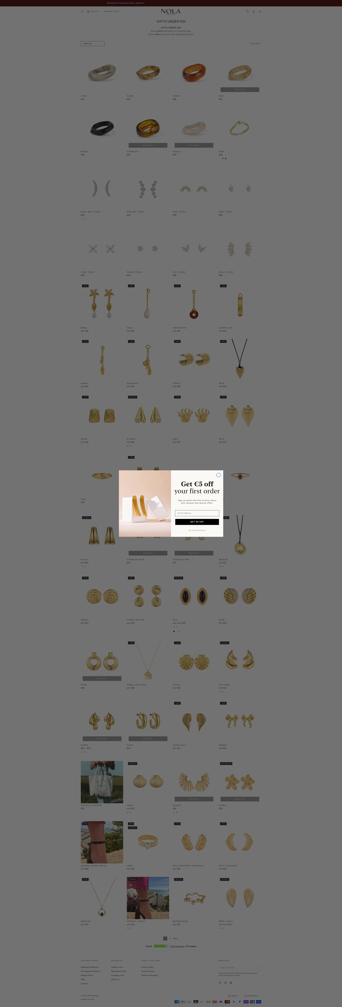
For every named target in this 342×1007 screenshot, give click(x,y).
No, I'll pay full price (197, 530)
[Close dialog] (219, 475)
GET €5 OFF (197, 521)
